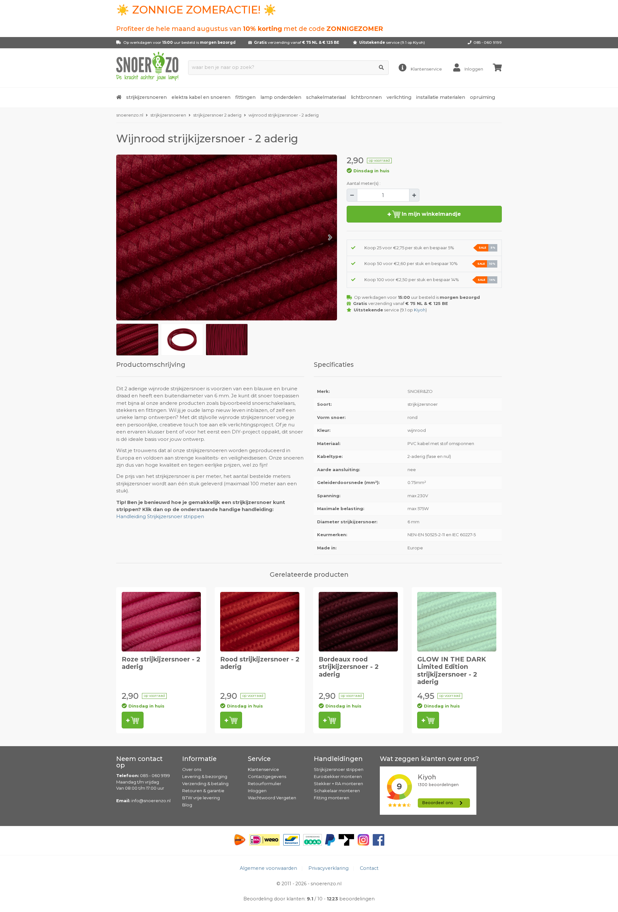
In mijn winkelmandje (430, 214)
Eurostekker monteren (338, 776)
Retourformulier (264, 783)
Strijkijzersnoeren (146, 97)
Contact (369, 868)
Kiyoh (418, 42)
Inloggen (257, 790)
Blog (187, 804)
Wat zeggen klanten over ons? (429, 759)
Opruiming (482, 97)
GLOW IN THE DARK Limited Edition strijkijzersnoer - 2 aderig (451, 670)
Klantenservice (263, 769)
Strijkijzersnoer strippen (338, 769)
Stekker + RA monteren (338, 783)
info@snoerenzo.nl (151, 800)
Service (259, 759)
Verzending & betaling (205, 783)
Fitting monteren (331, 797)
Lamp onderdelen (280, 97)
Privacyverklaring (328, 868)
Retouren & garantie (203, 790)
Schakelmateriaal (326, 97)
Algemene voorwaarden (268, 868)
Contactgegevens (267, 776)
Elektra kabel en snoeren (201, 97)
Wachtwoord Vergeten (272, 797)
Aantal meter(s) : (363, 183)
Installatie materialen (440, 97)
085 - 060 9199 (487, 42)
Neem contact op (139, 762)
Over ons (191, 769)
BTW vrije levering (201, 797)
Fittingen (245, 97)
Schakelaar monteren (337, 790)
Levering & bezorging (204, 776)
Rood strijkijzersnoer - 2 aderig (259, 662)
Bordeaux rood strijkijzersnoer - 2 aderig (349, 666)
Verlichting (399, 97)
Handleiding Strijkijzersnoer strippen (160, 516)
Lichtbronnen (366, 97)
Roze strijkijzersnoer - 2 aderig (161, 662)
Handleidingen (338, 759)
